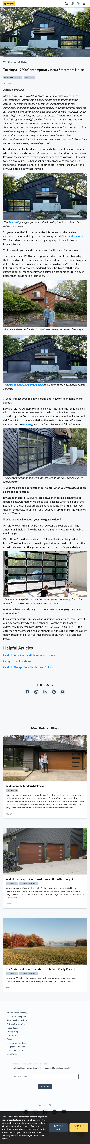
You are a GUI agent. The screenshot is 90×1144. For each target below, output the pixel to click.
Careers (10, 1039)
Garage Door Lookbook (17, 661)
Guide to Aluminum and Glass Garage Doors (29, 655)
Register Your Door (16, 1046)
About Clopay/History (17, 1012)
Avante (26, 424)
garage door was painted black (26, 384)
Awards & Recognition (17, 1020)
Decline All (79, 1128)
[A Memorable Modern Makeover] (45, 758)
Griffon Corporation (16, 1024)
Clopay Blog (12, 1031)
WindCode (12, 1054)
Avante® (13, 222)
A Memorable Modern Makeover (26, 786)
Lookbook (11, 1035)
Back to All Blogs (17, 61)
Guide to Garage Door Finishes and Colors (28, 667)
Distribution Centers (16, 1043)
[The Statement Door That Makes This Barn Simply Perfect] (45, 941)
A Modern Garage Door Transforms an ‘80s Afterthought (39, 879)
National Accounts (15, 1050)
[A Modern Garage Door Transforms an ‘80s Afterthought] (45, 851)
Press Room (12, 1027)
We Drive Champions (16, 1016)
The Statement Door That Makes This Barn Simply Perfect (40, 969)
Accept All (58, 1128)
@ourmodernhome (72, 236)
